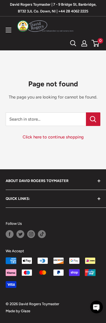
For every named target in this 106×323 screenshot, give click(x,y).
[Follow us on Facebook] (10, 234)
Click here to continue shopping (53, 137)
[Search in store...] (93, 119)
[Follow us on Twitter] (20, 234)
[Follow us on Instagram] (31, 234)
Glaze (25, 311)
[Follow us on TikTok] (42, 234)
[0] (95, 43)
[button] (96, 307)
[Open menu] (8, 30)
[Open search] (73, 43)
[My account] (84, 43)
